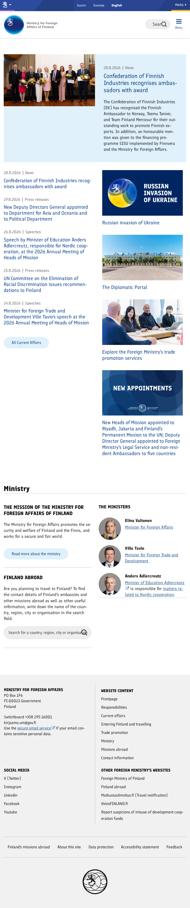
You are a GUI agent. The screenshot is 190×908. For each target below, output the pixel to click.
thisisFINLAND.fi (114, 803)
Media (180, 5)
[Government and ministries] (7, 5)
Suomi (81, 5)
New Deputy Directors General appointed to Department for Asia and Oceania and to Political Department (46, 213)
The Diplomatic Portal (124, 287)
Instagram (12, 786)
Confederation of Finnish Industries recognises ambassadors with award (140, 83)
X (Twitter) (12, 778)
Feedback (174, 847)
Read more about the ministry (36, 553)
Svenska (98, 5)
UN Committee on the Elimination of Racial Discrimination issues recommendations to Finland (45, 284)
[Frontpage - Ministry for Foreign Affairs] (31, 24)
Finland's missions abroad (29, 847)
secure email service (34, 728)
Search (164, 24)
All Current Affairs (26, 342)
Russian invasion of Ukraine (131, 223)
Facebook (12, 803)
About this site (69, 847)
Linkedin (10, 795)
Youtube (10, 812)
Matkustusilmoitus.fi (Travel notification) (134, 795)
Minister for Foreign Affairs (149, 527)
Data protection (101, 847)
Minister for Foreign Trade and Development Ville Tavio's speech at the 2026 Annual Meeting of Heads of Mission (46, 317)
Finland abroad (113, 786)
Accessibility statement (140, 847)
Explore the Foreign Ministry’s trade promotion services (138, 355)
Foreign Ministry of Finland (122, 778)
